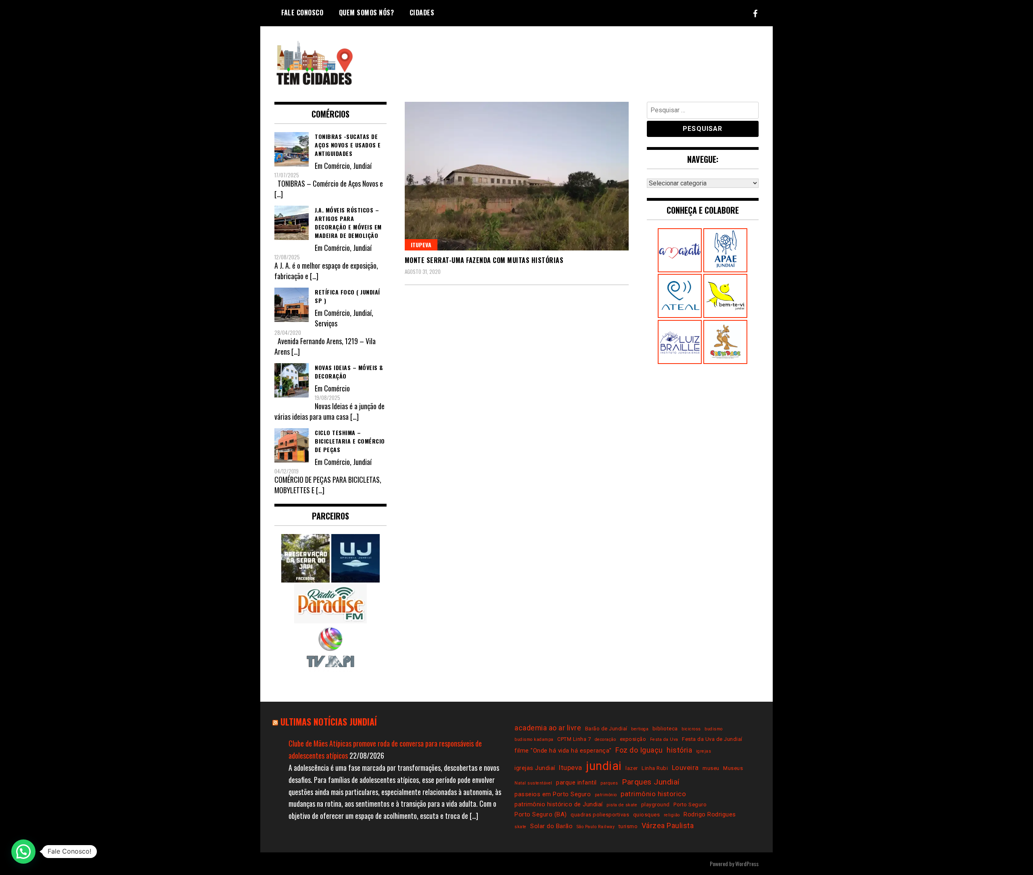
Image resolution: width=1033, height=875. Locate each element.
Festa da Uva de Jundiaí (712, 739)
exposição (633, 739)
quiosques (646, 815)
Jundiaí (362, 165)
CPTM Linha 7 (574, 739)
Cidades (422, 12)
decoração (605, 739)
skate (520, 826)
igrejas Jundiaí (534, 768)
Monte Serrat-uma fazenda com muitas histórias (484, 260)
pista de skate (621, 805)
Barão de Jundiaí (606, 729)
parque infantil (576, 782)
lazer (631, 768)
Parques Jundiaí (651, 782)
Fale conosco (302, 12)
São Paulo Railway (596, 826)
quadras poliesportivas (600, 815)
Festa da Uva (664, 739)
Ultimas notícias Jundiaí (328, 721)
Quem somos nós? (366, 12)
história (679, 750)
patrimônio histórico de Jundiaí (558, 804)
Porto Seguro (690, 804)
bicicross (691, 729)
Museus (733, 768)
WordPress (747, 863)
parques (609, 783)
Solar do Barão (551, 826)
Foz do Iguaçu (639, 750)
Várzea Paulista (668, 825)
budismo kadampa (534, 739)
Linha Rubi (655, 768)
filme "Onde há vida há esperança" (563, 750)
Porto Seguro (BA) (540, 814)
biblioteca (665, 729)
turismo (628, 826)
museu (711, 768)
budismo (714, 729)
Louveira (685, 768)
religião (672, 815)
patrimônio (606, 794)
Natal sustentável (533, 783)
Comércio (337, 165)
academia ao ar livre (547, 728)
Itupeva (421, 244)
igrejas (703, 751)
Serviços (326, 323)
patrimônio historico (653, 794)
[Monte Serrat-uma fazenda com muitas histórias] (517, 176)
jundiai (604, 766)
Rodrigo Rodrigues (710, 814)
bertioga (639, 729)
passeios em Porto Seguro (552, 794)
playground (655, 804)
